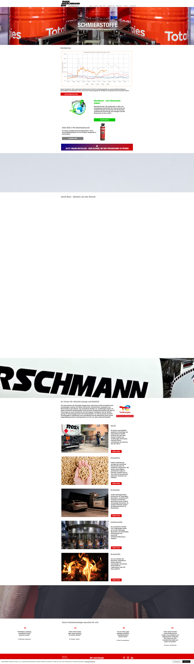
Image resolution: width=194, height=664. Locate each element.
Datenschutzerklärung (90, 661)
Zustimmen (186, 661)
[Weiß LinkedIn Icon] (132, 657)
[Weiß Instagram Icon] (128, 657)
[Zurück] (8, 26)
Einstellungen (177, 661)
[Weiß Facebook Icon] (123, 657)
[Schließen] (192, 661)
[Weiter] (185, 26)
